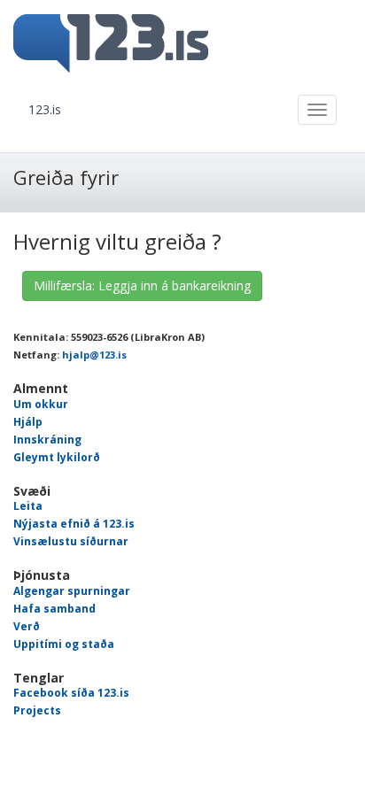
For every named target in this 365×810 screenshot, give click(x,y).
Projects (37, 710)
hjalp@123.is (94, 354)
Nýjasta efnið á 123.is (74, 523)
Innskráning (47, 439)
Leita (28, 505)
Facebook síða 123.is (71, 692)
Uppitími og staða (63, 644)
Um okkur (40, 404)
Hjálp (28, 421)
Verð (26, 626)
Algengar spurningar (71, 590)
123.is (44, 109)
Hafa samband (54, 608)
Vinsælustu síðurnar (70, 541)
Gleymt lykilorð (56, 457)
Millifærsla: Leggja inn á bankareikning (142, 285)
